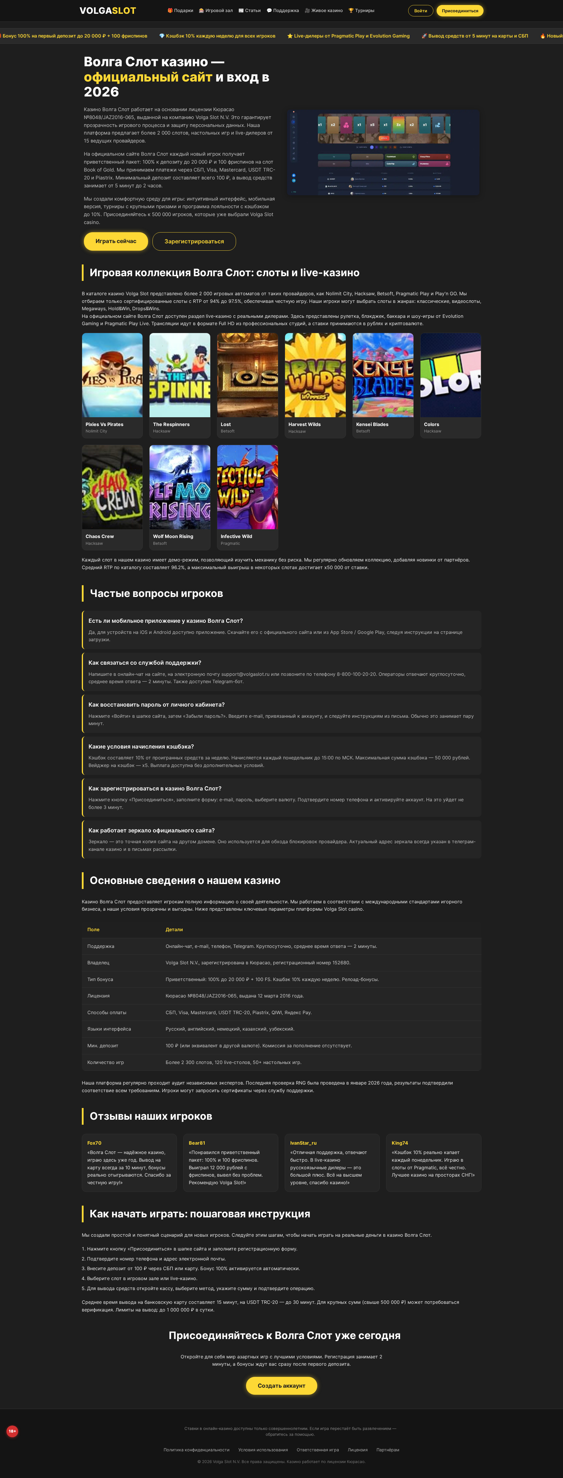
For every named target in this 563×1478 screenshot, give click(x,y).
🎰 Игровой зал (216, 10)
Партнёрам (388, 1449)
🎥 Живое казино (324, 10)
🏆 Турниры (361, 10)
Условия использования (263, 1449)
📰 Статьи (249, 10)
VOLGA (108, 10)
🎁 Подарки (180, 10)
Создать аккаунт (282, 1385)
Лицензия (358, 1449)
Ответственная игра (318, 1449)
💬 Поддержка (283, 10)
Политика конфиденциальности (197, 1449)
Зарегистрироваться (194, 241)
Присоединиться (460, 10)
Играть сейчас (116, 241)
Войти (420, 10)
